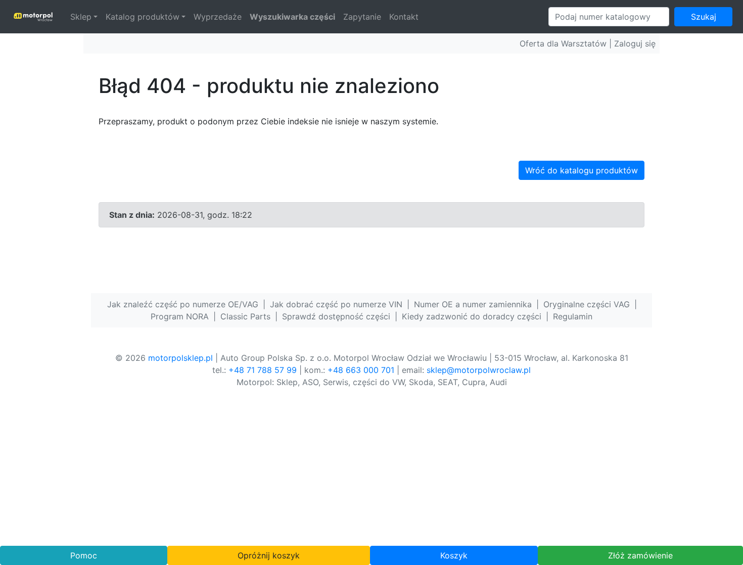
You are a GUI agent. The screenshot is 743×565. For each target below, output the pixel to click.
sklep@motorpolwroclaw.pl (479, 370)
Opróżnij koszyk (269, 555)
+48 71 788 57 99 (262, 370)
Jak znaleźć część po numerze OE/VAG (182, 304)
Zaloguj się (635, 43)
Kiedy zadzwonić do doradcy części (471, 316)
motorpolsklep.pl (180, 358)
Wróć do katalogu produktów (581, 170)
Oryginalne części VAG (586, 304)
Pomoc (83, 555)
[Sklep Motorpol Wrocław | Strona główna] (33, 16)
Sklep (80, 17)
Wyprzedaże (218, 17)
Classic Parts (245, 316)
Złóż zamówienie (640, 555)
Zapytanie (362, 17)
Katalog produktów (142, 17)
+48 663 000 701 (361, 370)
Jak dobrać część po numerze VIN (336, 304)
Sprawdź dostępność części (336, 316)
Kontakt (404, 17)
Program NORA (180, 316)
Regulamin (572, 316)
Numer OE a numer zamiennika (473, 304)
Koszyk (454, 555)
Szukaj (703, 17)
